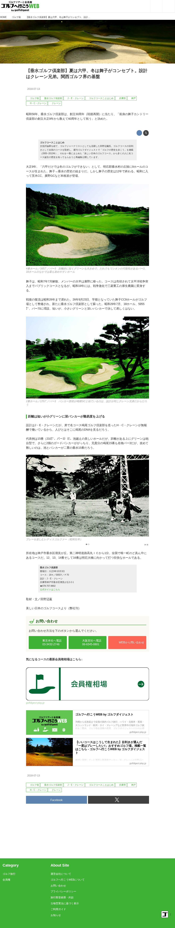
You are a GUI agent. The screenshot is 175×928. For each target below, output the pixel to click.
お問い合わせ (58, 885)
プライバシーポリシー (63, 891)
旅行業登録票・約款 (62, 897)
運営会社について (61, 874)
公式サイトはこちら (50, 589)
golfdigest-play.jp (35, 702)
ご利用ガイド (58, 909)
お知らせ (56, 915)
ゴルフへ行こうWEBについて (68, 879)
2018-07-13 (33, 89)
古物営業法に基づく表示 (65, 903)
